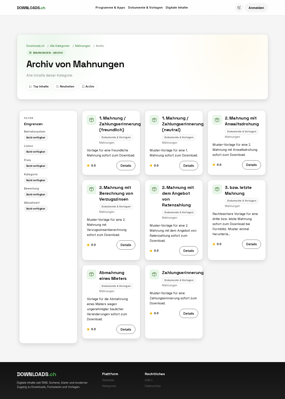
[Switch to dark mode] (239, 8)
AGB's (149, 380)
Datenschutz (153, 386)
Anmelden (256, 8)
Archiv (90, 86)
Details (126, 166)
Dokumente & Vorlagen (145, 7)
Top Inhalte (41, 86)
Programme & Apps (110, 7)
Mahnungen (82, 45)
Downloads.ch (35, 45)
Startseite (108, 380)
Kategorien (109, 386)
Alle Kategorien (60, 45)
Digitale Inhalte (177, 7)
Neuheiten (67, 86)
